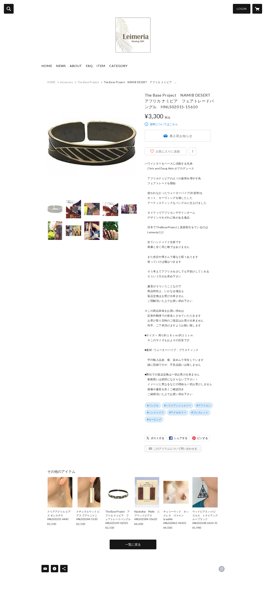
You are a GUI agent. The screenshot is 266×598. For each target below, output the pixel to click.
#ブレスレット (199, 412)
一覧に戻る (133, 544)
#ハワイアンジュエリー (177, 405)
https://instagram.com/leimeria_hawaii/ (222, 569)
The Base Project (88, 82)
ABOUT (76, 66)
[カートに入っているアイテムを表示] (257, 9)
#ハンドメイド (155, 412)
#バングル (153, 405)
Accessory (66, 82)
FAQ (89, 66)
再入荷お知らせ (181, 136)
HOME (46, 66)
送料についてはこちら (164, 124)
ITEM (101, 66)
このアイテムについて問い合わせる (175, 448)
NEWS (61, 66)
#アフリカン (203, 405)
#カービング (154, 419)
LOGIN (242, 8)
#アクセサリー (177, 412)
